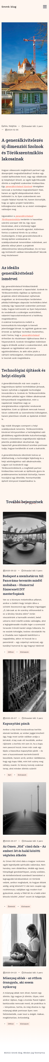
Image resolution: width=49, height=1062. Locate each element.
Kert (9, 775)
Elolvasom (24, 652)
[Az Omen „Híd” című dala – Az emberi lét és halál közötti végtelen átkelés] (24, 808)
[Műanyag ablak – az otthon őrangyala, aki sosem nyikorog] (24, 940)
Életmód (11, 907)
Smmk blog (9, 6)
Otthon (11, 652)
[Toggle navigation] (44, 7)
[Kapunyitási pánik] (24, 685)
